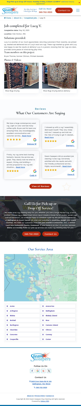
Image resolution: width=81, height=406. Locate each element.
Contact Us (64, 10)
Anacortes (50, 306)
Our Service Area (40, 249)
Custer (48, 339)
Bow (47, 320)
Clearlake (13, 330)
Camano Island (52, 325)
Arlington (14, 311)
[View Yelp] (43, 371)
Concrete (13, 334)
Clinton (48, 330)
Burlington (14, 325)
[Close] (79, 2)
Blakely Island (51, 316)
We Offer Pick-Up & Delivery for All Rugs (30, 10)
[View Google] (38, 371)
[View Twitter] (49, 371)
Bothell (13, 320)
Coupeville (14, 339)
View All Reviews (40, 186)
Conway (49, 334)
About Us (17, 18)
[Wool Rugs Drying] (21, 75)
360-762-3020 (45, 12)
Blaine (12, 316)
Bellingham (50, 311)
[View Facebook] (32, 371)
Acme (12, 306)
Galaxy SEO (45, 401)
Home (8, 18)
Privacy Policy (40, 396)
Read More (26, 136)
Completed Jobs (30, 18)
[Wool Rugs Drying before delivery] (59, 75)
